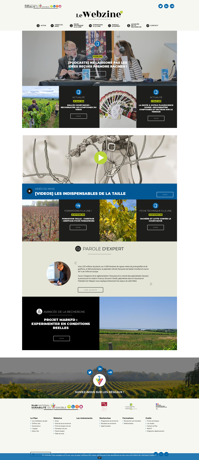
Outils (148, 418)
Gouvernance (36, 426)
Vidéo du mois (59, 25)
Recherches (105, 418)
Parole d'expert (116, 25)
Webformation (128, 423)
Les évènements (84, 418)
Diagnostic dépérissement (155, 431)
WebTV (149, 428)
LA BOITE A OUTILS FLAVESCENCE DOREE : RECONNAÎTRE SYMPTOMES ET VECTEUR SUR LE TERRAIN (156, 108)
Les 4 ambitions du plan (39, 421)
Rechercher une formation (132, 421)
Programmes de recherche (109, 421)
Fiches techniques (153, 421)
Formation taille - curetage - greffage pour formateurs (78, 220)
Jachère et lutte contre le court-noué (155, 220)
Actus (43, 25)
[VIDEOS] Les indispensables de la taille (80, 193)
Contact (154, 25)
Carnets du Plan (152, 426)
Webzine (100, 14)
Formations (128, 418)
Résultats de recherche (108, 423)
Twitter (160, 6)
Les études (150, 423)
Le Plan (34, 418)
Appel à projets (106, 426)
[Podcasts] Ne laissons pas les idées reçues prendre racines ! (97, 64)
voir (97, 74)
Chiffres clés (36, 423)
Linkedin (166, 6)
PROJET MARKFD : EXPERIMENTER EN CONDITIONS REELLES (60, 324)
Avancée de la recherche (136, 25)
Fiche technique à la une (78, 25)
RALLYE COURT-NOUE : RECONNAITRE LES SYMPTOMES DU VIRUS (79, 107)
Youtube (172, 6)
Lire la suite (90, 290)
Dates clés (35, 431)
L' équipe (34, 428)
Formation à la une (98, 25)
